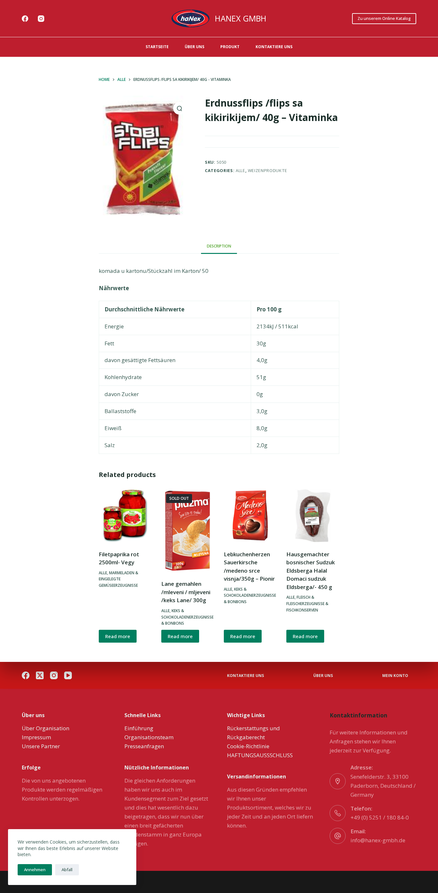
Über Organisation (45, 728)
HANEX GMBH (240, 18)
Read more (117, 636)
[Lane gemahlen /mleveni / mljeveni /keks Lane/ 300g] (187, 530)
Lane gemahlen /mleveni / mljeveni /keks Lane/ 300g (185, 592)
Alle (240, 170)
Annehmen (35, 869)
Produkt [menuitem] (230, 46)
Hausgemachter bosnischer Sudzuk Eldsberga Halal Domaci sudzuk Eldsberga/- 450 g (310, 571)
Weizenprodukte (267, 170)
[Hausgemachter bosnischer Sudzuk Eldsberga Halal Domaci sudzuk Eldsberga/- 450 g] (312, 515)
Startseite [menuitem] (157, 46)
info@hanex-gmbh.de (377, 840)
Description (219, 246)
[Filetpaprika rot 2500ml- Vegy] (125, 515)
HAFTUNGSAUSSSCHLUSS (260, 755)
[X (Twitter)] (40, 675)
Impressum (36, 737)
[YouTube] (68, 675)
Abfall (67, 869)
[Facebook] (25, 18)
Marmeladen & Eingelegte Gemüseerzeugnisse (118, 579)
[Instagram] (41, 18)
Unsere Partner (41, 746)
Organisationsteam (148, 737)
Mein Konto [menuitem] (395, 675)
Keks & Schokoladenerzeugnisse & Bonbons (187, 617)
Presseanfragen (144, 746)
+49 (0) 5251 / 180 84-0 (379, 817)
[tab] (219, 246)
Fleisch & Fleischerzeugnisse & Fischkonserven (307, 603)
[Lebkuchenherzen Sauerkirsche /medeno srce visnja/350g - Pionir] (250, 515)
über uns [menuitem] (194, 46)
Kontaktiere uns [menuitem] (274, 46)
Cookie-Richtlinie (248, 746)
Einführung (138, 728)
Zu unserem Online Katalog (384, 18)
